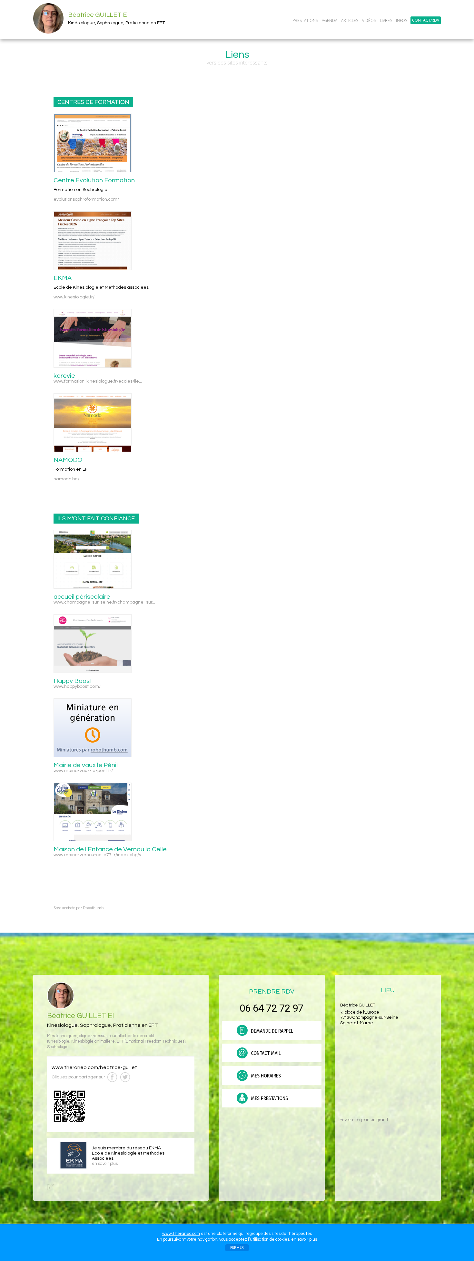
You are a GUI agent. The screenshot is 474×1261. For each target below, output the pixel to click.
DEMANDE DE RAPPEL (271, 1031)
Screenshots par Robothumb (79, 908)
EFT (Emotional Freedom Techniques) (151, 1041)
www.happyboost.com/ (77, 686)
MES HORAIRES (265, 1076)
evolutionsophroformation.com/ (86, 199)
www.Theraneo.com (181, 1233)
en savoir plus (304, 1239)
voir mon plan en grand (364, 1119)
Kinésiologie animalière (93, 1041)
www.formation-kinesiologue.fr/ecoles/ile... (98, 381)
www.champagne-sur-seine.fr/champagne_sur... (104, 602)
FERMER (237, 1248)
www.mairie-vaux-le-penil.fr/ (83, 770)
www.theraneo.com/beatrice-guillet (94, 1067)
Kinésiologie (58, 1041)
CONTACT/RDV (425, 20)
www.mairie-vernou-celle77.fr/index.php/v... (99, 855)
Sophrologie (58, 1047)
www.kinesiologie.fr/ (74, 297)
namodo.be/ (66, 479)
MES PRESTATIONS (269, 1098)
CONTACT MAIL (265, 1053)
